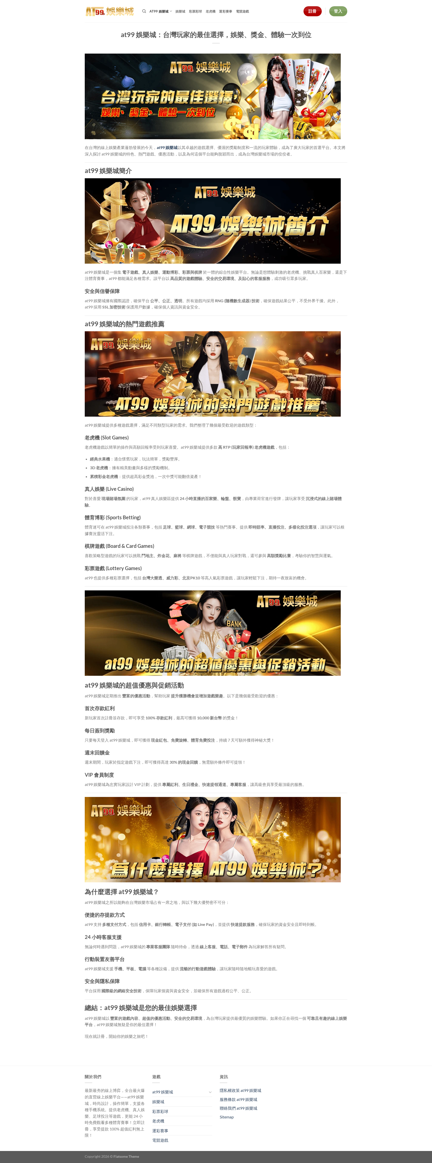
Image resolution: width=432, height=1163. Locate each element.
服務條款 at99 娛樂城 (238, 1099)
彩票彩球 (195, 11)
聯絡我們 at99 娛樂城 (238, 1108)
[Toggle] (210, 1092)
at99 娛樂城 (159, 11)
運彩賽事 (225, 11)
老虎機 (211, 11)
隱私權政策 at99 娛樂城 (240, 1090)
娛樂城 (181, 11)
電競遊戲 (242, 11)
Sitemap (227, 1116)
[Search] (144, 11)
